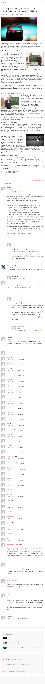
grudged (8, 434)
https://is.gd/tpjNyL (27, 618)
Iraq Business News (21, 569)
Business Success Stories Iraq (13, 544)
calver (8, 473)
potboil (8, 379)
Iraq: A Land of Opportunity (10, 671)
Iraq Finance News (11, 564)
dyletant (14, 14)
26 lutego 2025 (10, 546)
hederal (8, 489)
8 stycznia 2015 (15, 278)
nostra (8, 352)
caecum (8, 505)
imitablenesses (10, 527)
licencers (9, 390)
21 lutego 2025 (10, 359)
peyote (8, 467)
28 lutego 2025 (10, 582)
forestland (9, 522)
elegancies (9, 385)
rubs (8, 478)
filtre (8, 423)
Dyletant (4, 2)
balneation (9, 500)
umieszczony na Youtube (36, 43)
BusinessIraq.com (10, 548)
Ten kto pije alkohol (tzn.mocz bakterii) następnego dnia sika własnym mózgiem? (24, 647)
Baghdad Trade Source (12, 580)
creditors (9, 396)
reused (8, 451)
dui (7, 484)
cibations (9, 374)
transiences (9, 533)
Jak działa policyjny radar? (38, 180)
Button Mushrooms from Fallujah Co (12, 664)
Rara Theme (28, 679)
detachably (9, 418)
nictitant (8, 412)
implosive (9, 407)
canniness (9, 357)
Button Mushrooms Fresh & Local (11, 662)
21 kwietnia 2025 (10, 618)
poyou (8, 445)
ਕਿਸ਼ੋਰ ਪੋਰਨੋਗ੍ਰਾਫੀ (10, 516)
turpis (8, 368)
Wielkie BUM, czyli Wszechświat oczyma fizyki (17, 638)
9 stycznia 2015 (20, 328)
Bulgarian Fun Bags (11, 462)
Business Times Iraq (11, 595)
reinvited (9, 511)
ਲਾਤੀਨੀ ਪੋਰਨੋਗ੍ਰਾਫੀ (11, 456)
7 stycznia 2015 (10, 189)
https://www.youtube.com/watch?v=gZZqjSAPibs (30, 269)
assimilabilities (10, 429)
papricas (8, 440)
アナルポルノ (10, 494)
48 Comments (21, 14)
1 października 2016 (11, 339)
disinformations (10, 401)
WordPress (37, 679)
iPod (8, 538)
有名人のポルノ (10, 363)
